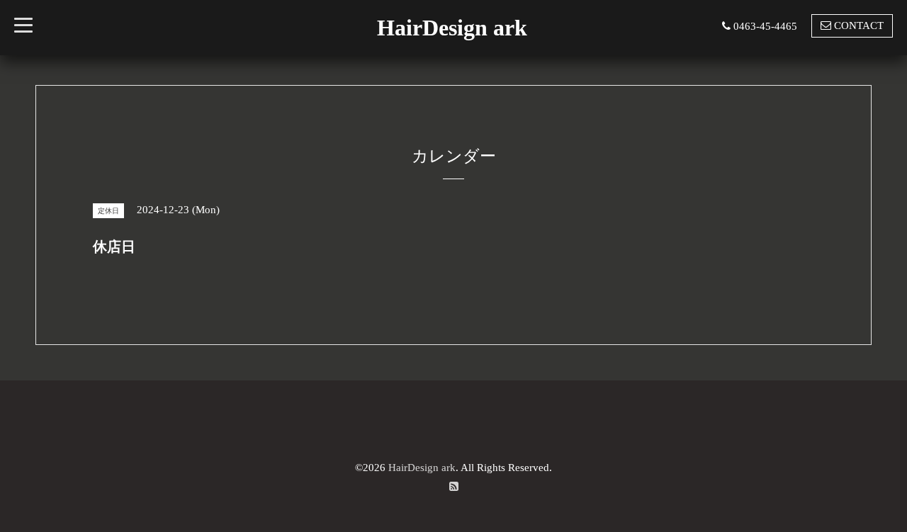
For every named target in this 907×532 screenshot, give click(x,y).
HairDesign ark (452, 27)
